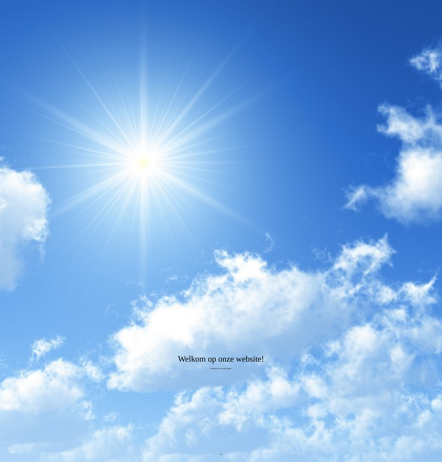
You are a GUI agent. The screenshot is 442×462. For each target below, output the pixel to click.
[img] (221, 231)
